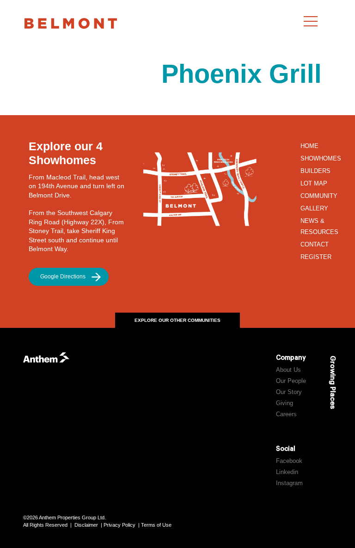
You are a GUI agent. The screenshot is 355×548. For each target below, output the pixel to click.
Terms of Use (156, 525)
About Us (288, 370)
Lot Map (313, 183)
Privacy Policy (119, 525)
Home (309, 146)
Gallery (314, 208)
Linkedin (287, 472)
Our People (291, 381)
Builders (315, 171)
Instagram (289, 483)
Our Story (289, 392)
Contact (314, 244)
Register (315, 257)
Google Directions (63, 276)
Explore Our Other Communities (177, 320)
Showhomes (320, 158)
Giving (284, 403)
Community (318, 196)
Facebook (289, 461)
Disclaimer (86, 525)
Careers (286, 414)
